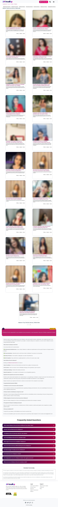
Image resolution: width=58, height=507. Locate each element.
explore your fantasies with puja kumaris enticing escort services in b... (15, 255)
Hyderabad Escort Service (51, 6)
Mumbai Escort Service (14, 6)
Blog (41, 488)
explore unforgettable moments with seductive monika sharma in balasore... (41, 85)
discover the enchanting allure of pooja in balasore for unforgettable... (42, 255)
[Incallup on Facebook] (25, 502)
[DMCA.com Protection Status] (15, 494)
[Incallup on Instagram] (32, 502)
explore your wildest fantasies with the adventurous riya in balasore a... (15, 284)
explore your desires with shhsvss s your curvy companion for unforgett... (15, 28)
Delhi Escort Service (22, 6)
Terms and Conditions (34, 485)
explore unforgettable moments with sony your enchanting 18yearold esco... (15, 227)
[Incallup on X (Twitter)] (28, 502)
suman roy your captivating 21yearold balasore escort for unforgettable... (41, 284)
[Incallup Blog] (30, 502)
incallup (30, 505)
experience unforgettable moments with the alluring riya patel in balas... (15, 113)
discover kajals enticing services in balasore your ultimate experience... (14, 199)
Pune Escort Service (36, 6)
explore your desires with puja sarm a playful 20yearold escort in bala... (41, 28)
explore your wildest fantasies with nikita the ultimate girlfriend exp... (15, 57)
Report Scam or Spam (44, 485)
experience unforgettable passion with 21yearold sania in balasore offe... (41, 227)
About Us (32, 488)
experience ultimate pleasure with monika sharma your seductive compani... (15, 85)
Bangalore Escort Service (6, 6)
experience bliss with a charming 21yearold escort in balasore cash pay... (42, 142)
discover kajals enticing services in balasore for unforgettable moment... (41, 170)
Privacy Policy (33, 487)
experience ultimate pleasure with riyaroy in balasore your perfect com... (42, 57)
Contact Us (42, 487)
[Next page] (30, 324)
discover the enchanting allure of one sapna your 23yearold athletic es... (41, 199)
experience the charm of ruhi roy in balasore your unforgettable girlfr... (14, 142)
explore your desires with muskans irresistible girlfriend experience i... (27, 312)
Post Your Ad (44, 1)
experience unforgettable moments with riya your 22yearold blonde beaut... (15, 170)
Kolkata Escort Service (43, 6)
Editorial (31, 491)
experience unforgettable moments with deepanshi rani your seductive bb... (42, 113)
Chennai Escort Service (29, 6)
